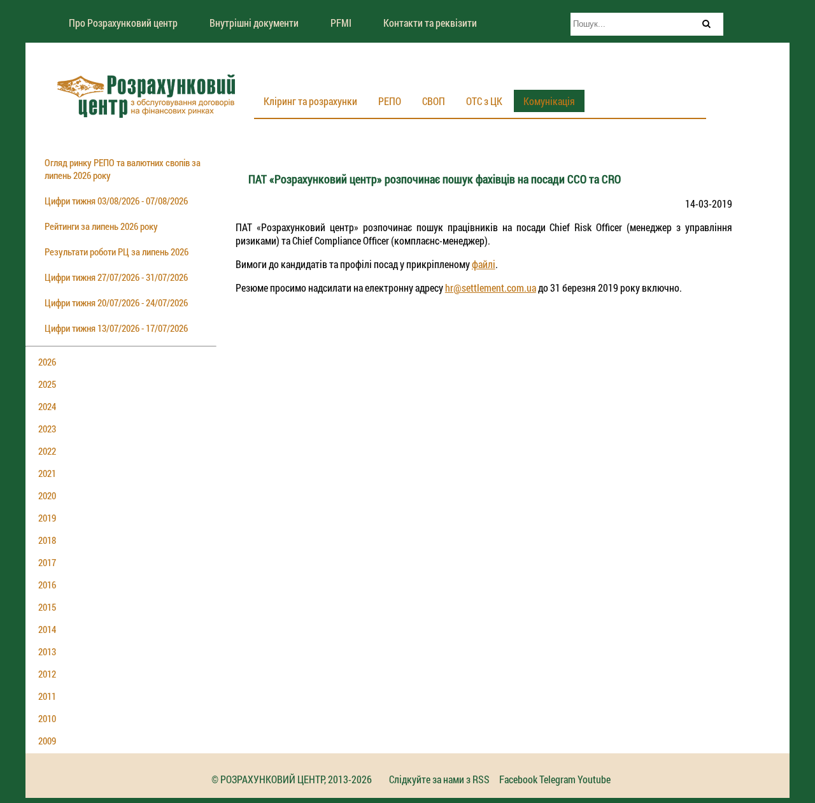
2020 (47, 495)
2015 (47, 606)
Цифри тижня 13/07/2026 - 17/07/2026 (116, 328)
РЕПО (389, 101)
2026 (47, 361)
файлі (483, 264)
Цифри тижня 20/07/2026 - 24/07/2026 (116, 302)
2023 (47, 428)
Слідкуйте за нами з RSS (439, 779)
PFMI (340, 22)
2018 (47, 540)
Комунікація (549, 101)
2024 (47, 406)
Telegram (557, 779)
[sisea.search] (706, 23)
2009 (47, 740)
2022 (47, 450)
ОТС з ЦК (484, 101)
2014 (47, 629)
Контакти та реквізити (430, 22)
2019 (47, 517)
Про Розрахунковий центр (123, 22)
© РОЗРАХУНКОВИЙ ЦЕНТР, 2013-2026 (291, 779)
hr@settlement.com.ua (490, 287)
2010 (47, 718)
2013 (47, 651)
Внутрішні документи (254, 22)
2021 (47, 473)
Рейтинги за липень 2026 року (101, 226)
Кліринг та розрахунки (310, 101)
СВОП (433, 101)
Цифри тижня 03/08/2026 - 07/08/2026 (116, 200)
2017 (47, 562)
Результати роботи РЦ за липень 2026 (116, 251)
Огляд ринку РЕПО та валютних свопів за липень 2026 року (123, 168)
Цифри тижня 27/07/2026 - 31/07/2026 (116, 277)
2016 (47, 584)
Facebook (518, 779)
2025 (47, 384)
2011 (47, 696)
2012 (47, 673)
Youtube (594, 779)
